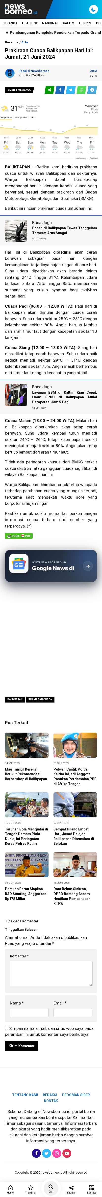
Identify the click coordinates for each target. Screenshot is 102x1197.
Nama (17, 1003)
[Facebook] (36, 1153)
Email (60, 1003)
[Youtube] (66, 1153)
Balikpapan (15, 699)
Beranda (10, 23)
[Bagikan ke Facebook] (60, 90)
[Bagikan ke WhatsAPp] (81, 90)
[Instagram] (56, 1153)
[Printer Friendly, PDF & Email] (19, 538)
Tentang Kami (25, 1095)
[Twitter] (46, 1153)
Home (10, 1192)
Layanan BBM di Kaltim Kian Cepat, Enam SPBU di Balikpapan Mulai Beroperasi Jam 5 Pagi (64, 397)
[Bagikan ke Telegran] (92, 90)
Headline (30, 23)
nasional (50, 23)
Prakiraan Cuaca (40, 699)
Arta (24, 42)
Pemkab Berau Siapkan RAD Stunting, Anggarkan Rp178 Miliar (25, 893)
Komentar (19, 956)
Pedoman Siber (76, 1095)
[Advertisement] (51, 639)
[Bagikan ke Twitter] (71, 90)
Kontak (51, 1101)
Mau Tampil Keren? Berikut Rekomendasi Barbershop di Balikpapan (26, 774)
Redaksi (50, 1095)
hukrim (85, 23)
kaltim (69, 23)
